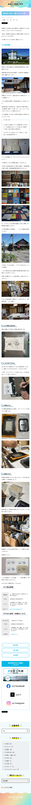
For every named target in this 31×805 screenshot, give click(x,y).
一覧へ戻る (15, 650)
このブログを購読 (7, 787)
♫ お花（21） (9, 758)
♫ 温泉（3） (8, 761)
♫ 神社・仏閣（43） (11, 755)
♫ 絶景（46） (9, 749)
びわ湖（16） (8, 744)
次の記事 (15, 655)
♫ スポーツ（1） (10, 766)
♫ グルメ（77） (9, 747)
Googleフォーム (14, 634)
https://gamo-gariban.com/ (16, 609)
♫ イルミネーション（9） (12, 769)
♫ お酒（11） (9, 764)
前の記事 (15, 645)
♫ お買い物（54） (10, 752)
